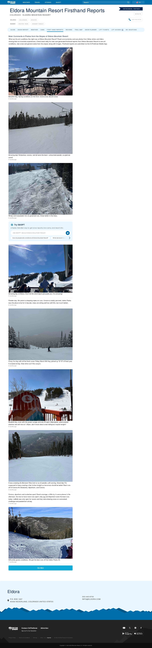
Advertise (44, 628)
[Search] (128, 2)
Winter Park (23, 24)
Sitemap (35, 637)
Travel (37, 2)
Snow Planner (91, 29)
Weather (26, 2)
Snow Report (23, 29)
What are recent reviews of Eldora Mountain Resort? (68, 238)
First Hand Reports (55, 29)
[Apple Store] (138, 633)
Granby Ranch (38, 24)
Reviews (69, 29)
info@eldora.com (91, 599)
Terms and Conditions (24, 637)
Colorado (23, 20)
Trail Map (79, 29)
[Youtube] (124, 628)
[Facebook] (141, 628)
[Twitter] (129, 628)
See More (40, 568)
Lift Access (116, 29)
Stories (48, 2)
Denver (34, 20)
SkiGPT (58, 2)
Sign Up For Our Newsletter (29, 631)
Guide (13, 29)
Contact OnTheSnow (29, 628)
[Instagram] (135, 628)
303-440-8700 (136, 19)
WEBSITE (138, 14)
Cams (42, 29)
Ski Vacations (131, 29)
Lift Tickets (104, 29)
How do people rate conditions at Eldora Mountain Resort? (30, 238)
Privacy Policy (12, 637)
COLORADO (15, 15)
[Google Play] (127, 633)
